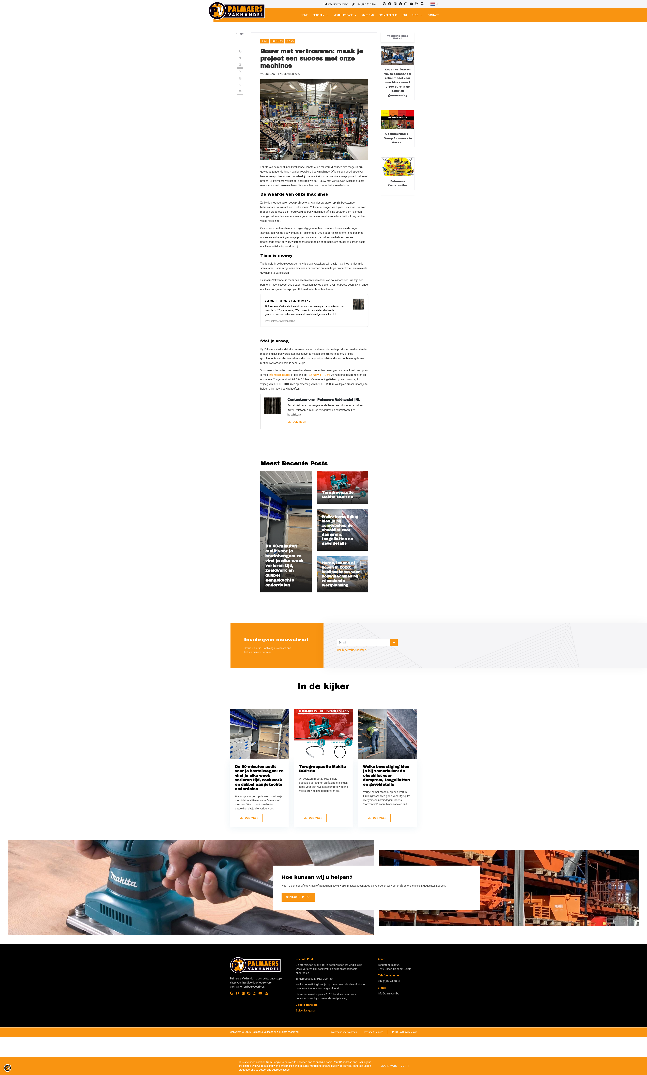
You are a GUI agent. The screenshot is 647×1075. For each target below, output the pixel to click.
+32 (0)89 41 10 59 (389, 981)
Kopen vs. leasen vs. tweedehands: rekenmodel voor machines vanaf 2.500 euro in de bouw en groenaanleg (397, 82)
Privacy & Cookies (373, 1032)
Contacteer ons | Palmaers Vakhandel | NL (323, 399)
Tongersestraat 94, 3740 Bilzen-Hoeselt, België (394, 967)
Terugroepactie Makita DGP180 (314, 978)
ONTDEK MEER (296, 421)
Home (264, 41)
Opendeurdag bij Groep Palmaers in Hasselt (398, 138)
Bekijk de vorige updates (351, 650)
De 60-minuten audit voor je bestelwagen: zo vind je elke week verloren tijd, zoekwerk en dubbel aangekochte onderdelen (329, 969)
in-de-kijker (277, 41)
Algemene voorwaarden (344, 1032)
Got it (405, 1065)
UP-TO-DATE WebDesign (404, 1032)
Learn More (389, 1065)
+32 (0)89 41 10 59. (318, 374)
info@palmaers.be (279, 374)
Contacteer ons (298, 897)
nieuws (290, 41)
